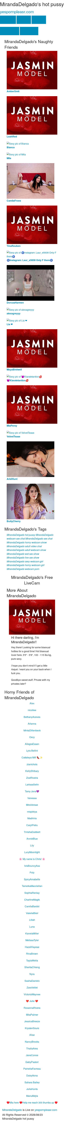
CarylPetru (32, 825)
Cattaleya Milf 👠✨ (32, 757)
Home (8, 19)
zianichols (32, 764)
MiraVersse (32, 804)
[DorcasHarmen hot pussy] (30, 282)
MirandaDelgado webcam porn (23, 569)
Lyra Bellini (32, 750)
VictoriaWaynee (32, 994)
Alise (32, 1035)
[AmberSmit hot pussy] (32, 70)
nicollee (32, 710)
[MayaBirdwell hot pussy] (32, 348)
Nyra (32, 974)
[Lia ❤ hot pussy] (17, 320)
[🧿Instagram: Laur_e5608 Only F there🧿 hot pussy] (32, 254)
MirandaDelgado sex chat (38, 538)
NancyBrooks (32, 1041)
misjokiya (32, 811)
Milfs (38, 19)
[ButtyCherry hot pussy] (30, 501)
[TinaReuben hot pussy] (32, 224)
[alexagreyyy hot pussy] (20, 309)
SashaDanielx (32, 980)
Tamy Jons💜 (32, 791)
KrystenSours (32, 1028)
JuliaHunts (32, 1089)
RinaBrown (32, 953)
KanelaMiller (32, 933)
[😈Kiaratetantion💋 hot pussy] (24, 376)
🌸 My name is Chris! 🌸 (32, 859)
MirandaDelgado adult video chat (24, 546)
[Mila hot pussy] (16, 154)
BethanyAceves (32, 717)
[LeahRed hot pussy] (32, 115)
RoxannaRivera (32, 1008)
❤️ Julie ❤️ (32, 1001)
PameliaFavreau (32, 1068)
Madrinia (32, 818)
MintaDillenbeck (32, 730)
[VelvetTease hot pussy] (20, 432)
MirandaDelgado (12, 1110)
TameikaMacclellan (32, 886)
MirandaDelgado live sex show (23, 557)
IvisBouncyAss (32, 865)
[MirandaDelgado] (32, 617)
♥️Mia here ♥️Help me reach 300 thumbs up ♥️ (32, 1102)
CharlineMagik (32, 899)
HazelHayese (32, 947)
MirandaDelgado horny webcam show (27, 542)
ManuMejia (32, 1096)
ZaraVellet (32, 987)
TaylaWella (32, 960)
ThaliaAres (32, 1048)
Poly (32, 872)
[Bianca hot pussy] (18, 143)
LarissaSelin (32, 784)
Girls (23, 19)
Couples (29, 31)
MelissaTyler (32, 940)
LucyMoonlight (32, 852)
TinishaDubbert (32, 832)
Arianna (32, 723)
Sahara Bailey (32, 1082)
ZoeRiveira (32, 777)
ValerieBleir (32, 913)
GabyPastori (32, 1062)
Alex (32, 703)
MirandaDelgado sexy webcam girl (25, 561)
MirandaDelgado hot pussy (21, 535)
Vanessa (32, 798)
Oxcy (32, 737)
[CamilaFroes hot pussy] (30, 180)
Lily (32, 845)
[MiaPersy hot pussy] (32, 404)
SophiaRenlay (32, 892)
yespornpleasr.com (17, 11)
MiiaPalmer (32, 1014)
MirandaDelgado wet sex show (23, 554)
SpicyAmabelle (32, 879)
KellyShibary (32, 771)
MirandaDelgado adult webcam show (26, 550)
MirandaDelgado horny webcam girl (25, 565)
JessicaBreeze (32, 1021)
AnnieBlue (32, 838)
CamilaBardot (32, 906)
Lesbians (9, 31)
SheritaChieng (32, 967)
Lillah (32, 919)
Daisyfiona (32, 1075)
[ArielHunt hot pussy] (30, 459)
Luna (32, 926)
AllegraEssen (32, 744)
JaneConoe (32, 1055)
